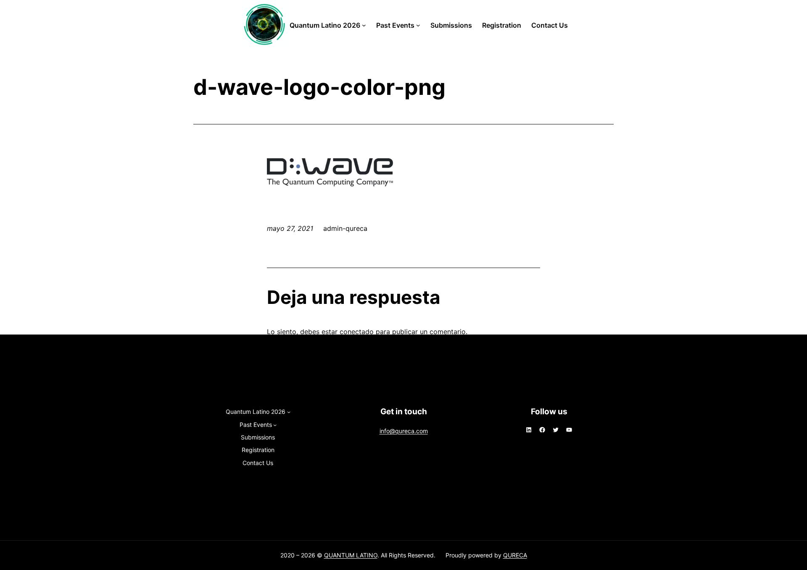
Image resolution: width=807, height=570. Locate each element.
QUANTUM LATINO (350, 555)
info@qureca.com (404, 430)
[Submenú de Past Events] (418, 25)
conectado (357, 331)
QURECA (515, 555)
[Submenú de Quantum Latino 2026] (364, 25)
